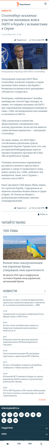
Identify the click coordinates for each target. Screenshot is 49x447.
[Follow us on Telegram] (33, 414)
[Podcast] (9, 420)
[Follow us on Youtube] (15, 414)
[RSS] (4, 420)
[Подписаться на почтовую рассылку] (15, 420)
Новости (6, 11)
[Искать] (41, 444)
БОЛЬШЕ (42, 400)
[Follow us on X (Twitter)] (9, 414)
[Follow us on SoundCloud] (38, 414)
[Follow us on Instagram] (21, 414)
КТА (19, 444)
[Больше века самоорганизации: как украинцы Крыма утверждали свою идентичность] (24, 247)
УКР (30, 444)
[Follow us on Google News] (27, 414)
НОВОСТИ (10, 291)
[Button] (20, 40)
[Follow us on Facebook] (4, 414)
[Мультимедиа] (8, 444)
